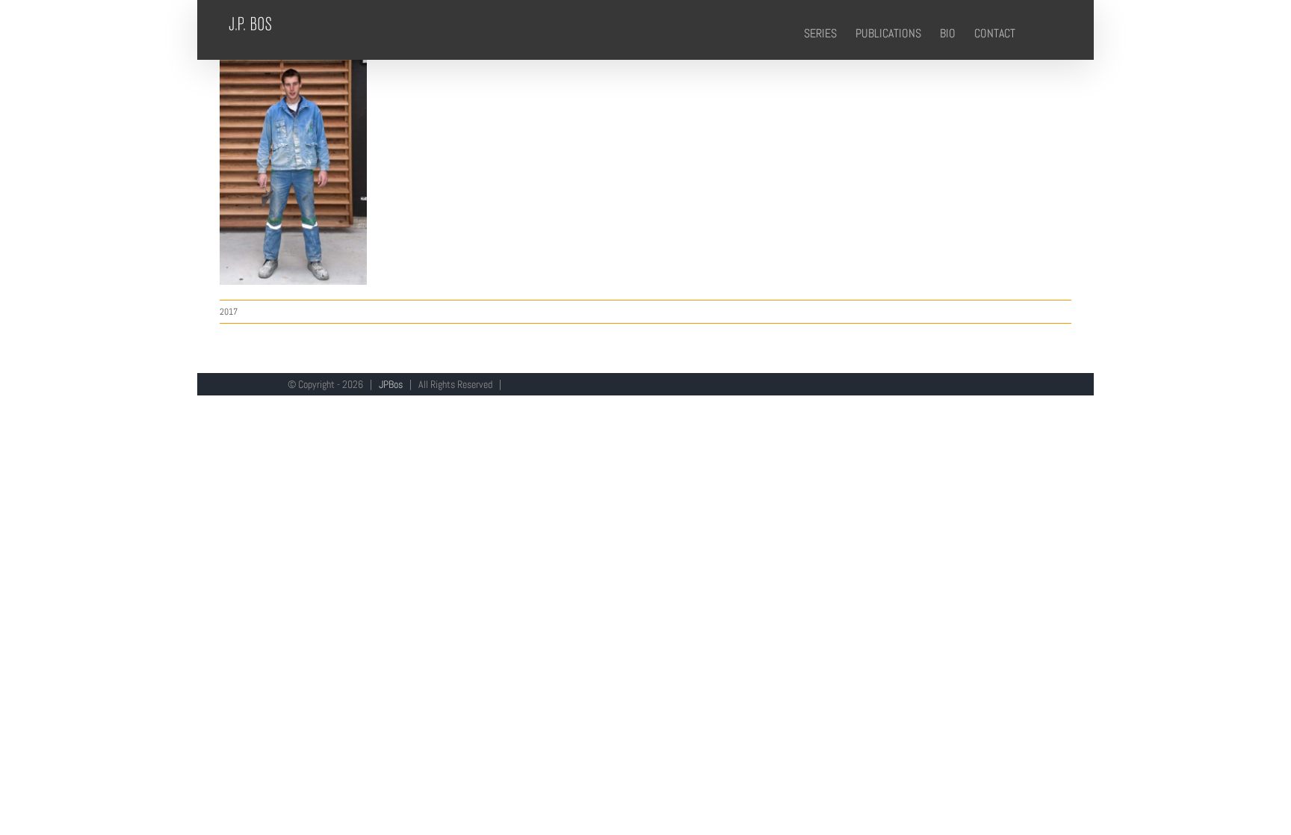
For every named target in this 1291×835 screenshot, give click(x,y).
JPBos (391, 384)
